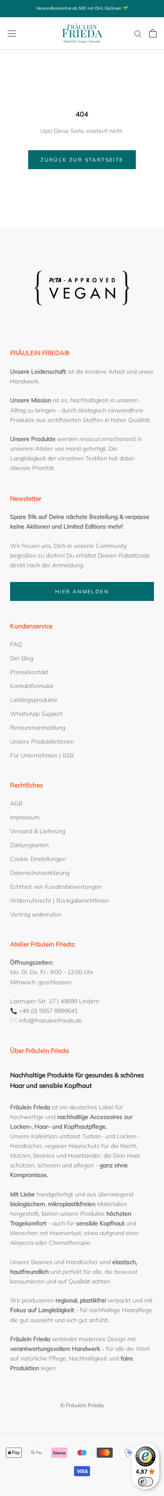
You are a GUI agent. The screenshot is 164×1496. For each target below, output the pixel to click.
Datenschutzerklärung (39, 873)
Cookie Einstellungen (38, 859)
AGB (16, 803)
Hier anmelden (82, 591)
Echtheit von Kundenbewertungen (56, 886)
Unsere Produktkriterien (42, 741)
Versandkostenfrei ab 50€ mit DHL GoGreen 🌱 (82, 8)
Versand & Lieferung (37, 831)
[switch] (145, 1481)
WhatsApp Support (36, 713)
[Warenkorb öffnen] (152, 33)
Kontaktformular (32, 686)
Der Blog (21, 658)
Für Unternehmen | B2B (42, 755)
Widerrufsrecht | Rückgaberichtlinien (59, 900)
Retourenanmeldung (37, 727)
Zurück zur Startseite (81, 160)
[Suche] (138, 33)
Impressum (25, 817)
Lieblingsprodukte (34, 700)
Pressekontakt (29, 672)
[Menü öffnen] (12, 33)
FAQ (16, 644)
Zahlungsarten (29, 845)
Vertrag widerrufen (35, 914)
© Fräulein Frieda (82, 1405)
